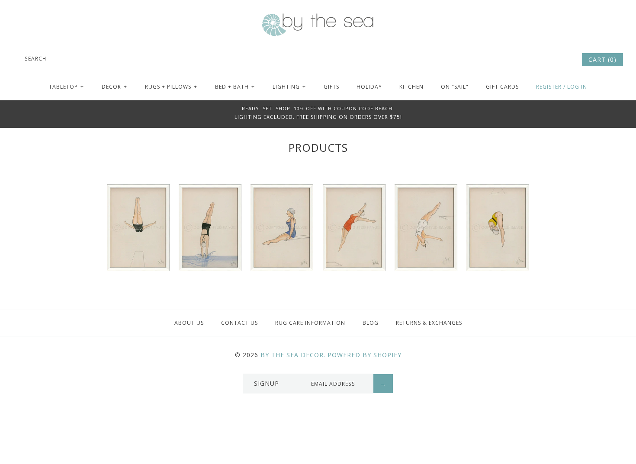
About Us (189, 322)
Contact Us (239, 322)
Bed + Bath (235, 86)
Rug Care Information (310, 322)
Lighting (289, 86)
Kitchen (411, 86)
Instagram (562, 59)
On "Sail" (455, 86)
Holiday (369, 86)
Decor (114, 86)
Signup (266, 383)
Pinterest (550, 59)
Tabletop (66, 86)
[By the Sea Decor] (318, 18)
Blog (371, 322)
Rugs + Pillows (171, 86)
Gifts (331, 86)
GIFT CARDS (502, 86)
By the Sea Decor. (292, 355)
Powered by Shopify (365, 355)
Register (549, 86)
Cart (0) (602, 59)
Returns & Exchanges (429, 322)
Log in (577, 86)
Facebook (538, 59)
